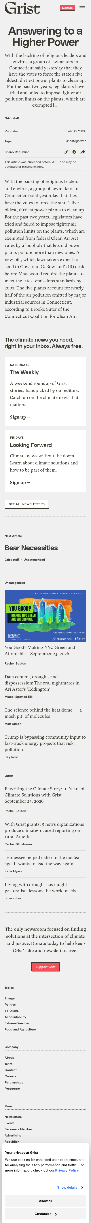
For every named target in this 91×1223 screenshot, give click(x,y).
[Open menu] (82, 7)
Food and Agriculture (20, 1029)
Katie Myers (13, 871)
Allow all (45, 1201)
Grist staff (12, 118)
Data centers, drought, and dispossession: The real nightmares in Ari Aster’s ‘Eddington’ (42, 683)
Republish (12, 1141)
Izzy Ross (11, 757)
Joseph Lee (13, 898)
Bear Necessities (31, 547)
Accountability (15, 1017)
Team (8, 1064)
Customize (43, 1214)
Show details (67, 1187)
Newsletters (13, 1117)
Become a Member (18, 1129)
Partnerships (14, 1082)
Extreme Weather (17, 1023)
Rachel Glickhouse (18, 844)
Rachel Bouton (15, 663)
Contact (11, 1070)
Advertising (13, 1135)
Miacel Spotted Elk (19, 696)
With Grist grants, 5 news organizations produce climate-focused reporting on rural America (44, 830)
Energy (10, 998)
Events (9, 1123)
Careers (10, 1076)
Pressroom (13, 1088)
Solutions (12, 1011)
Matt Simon (13, 724)
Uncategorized (76, 141)
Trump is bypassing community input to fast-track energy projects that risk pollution (45, 743)
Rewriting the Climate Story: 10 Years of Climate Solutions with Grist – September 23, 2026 (45, 795)
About (9, 1057)
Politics (10, 1004)
